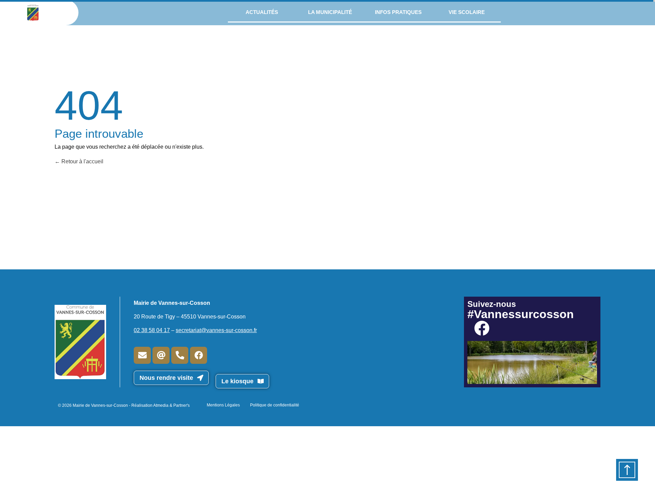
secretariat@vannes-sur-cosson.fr (216, 330)
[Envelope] (142, 355)
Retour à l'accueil (81, 161)
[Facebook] (198, 355)
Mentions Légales (223, 405)
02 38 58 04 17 (152, 330)
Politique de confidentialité (274, 405)
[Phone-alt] (179, 355)
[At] (161, 355)
